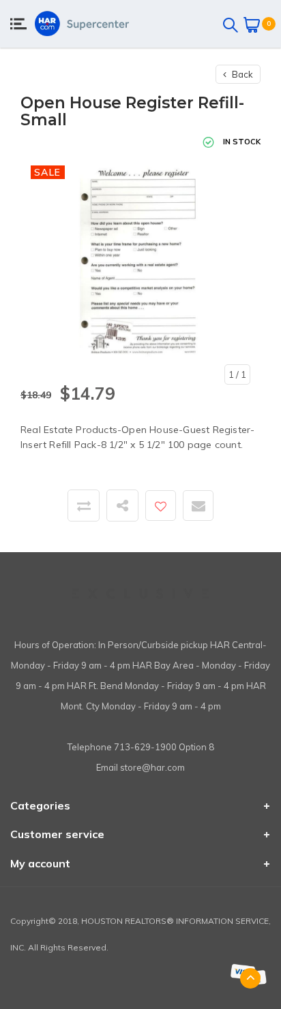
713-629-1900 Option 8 (164, 746)
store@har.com (152, 767)
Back (241, 74)
